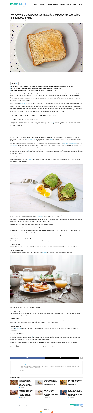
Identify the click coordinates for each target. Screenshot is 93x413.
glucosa (51, 139)
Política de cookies (36, 405)
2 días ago (22, 387)
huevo (41, 321)
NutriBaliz (52, 122)
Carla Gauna (30, 159)
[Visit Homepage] (18, 4)
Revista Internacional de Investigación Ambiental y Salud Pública (32, 336)
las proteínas (14, 145)
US (79, 4)
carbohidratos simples (31, 139)
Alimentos (42, 4)
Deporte (75, 4)
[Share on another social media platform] (81, 358)
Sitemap (60, 405)
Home (11, 10)
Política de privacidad (26, 405)
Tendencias (54, 405)
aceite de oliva (50, 150)
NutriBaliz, (22, 103)
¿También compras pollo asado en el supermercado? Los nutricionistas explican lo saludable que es (33, 90)
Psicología (68, 4)
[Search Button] (82, 4)
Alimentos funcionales (52, 4)
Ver (17, 83)
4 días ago (46, 385)
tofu (58, 321)
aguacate (30, 150)
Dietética (36, 4)
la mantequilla (18, 328)
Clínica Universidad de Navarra (70, 143)
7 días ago (71, 385)
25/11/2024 (22, 20)
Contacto (12, 405)
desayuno (14, 93)
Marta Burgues (14, 20)
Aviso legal (18, 405)
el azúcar (40, 216)
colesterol (44, 252)
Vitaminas (62, 4)
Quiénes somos (47, 405)
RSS (42, 405)
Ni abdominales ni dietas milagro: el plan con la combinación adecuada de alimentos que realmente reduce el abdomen (51, 393)
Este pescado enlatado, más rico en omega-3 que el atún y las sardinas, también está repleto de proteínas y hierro (36, 88)
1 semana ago (22, 397)
